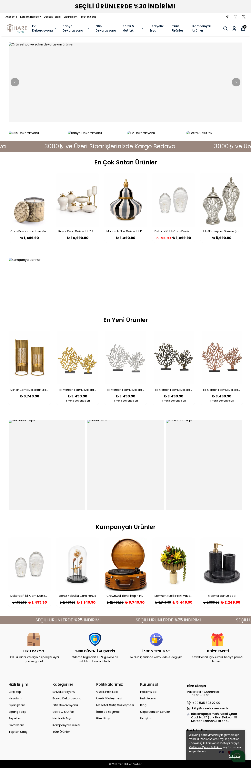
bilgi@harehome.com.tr (210, 708)
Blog (143, 705)
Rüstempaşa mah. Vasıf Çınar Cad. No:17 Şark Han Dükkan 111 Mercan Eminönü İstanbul (214, 717)
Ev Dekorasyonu (42, 28)
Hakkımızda (148, 692)
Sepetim (15, 718)
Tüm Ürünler (177, 28)
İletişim (145, 718)
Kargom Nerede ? (30, 16)
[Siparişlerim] (234, 28)
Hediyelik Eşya (156, 28)
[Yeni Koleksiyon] (125, 82)
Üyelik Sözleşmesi (109, 698)
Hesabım (15, 698)
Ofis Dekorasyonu (105, 28)
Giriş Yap (15, 692)
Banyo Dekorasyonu (73, 28)
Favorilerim (16, 725)
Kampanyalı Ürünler (201, 28)
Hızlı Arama (148, 698)
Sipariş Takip (17, 712)
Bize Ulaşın (103, 718)
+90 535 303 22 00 (206, 703)
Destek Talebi (52, 16)
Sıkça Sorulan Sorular (155, 712)
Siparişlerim (70, 16)
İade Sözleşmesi (108, 712)
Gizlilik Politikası (107, 692)
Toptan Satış (88, 16)
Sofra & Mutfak (128, 28)
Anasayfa (11, 16)
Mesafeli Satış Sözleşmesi (115, 705)
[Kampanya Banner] (125, 280)
